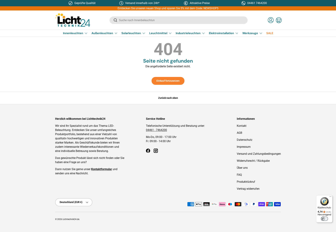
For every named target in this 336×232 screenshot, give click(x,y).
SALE (269, 33)
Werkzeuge (250, 33)
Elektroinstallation (221, 33)
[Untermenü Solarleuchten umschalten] (144, 33)
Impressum (244, 146)
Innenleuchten (73, 33)
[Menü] (330, 197)
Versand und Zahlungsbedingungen (259, 153)
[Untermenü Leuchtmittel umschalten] (170, 33)
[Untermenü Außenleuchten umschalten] (116, 33)
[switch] (324, 219)
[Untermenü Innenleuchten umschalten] (86, 33)
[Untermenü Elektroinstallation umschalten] (237, 33)
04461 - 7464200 (156, 130)
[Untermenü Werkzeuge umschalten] (261, 33)
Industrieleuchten (188, 33)
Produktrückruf (246, 181)
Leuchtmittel (158, 33)
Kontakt (241, 125)
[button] (279, 20)
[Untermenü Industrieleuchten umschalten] (203, 33)
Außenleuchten (102, 33)
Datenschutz (244, 139)
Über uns (242, 167)
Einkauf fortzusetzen (168, 80)
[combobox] (179, 20)
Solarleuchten (131, 33)
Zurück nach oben (168, 98)
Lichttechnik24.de (71, 219)
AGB (239, 132)
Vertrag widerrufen (248, 188)
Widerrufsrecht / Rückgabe (253, 160)
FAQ (239, 174)
